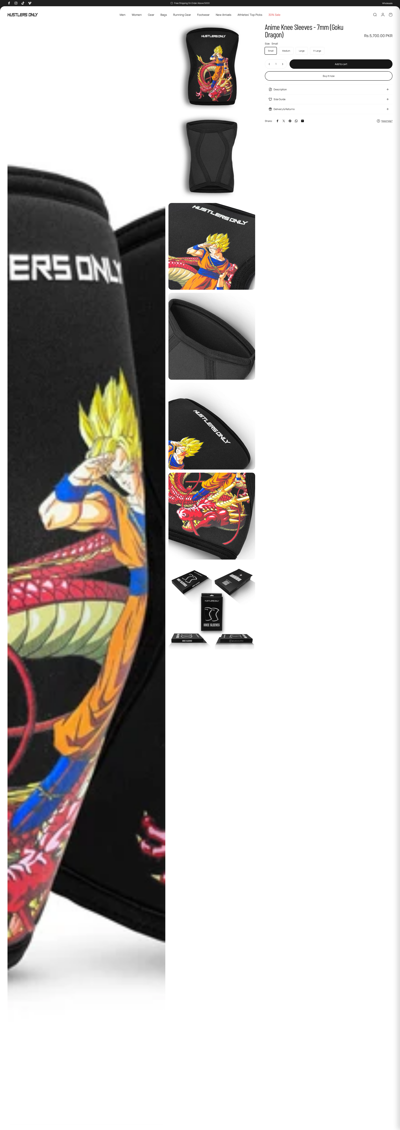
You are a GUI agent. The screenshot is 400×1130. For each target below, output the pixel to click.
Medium (286, 50)
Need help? (386, 121)
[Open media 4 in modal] (211, 246)
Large (302, 50)
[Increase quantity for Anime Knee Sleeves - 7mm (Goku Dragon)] (283, 64)
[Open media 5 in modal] (211, 336)
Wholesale (387, 3)
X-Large (317, 50)
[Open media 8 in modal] (211, 606)
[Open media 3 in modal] (211, 156)
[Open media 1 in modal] (86, 573)
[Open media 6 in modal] (211, 426)
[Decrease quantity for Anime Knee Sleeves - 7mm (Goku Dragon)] (268, 64)
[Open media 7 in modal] (211, 516)
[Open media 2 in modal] (211, 66)
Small (270, 50)
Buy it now (329, 76)
